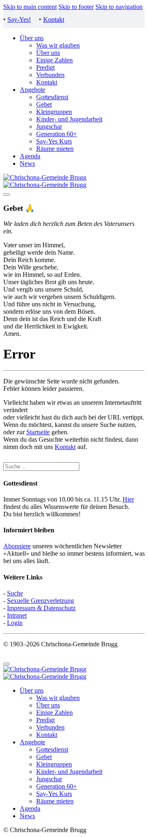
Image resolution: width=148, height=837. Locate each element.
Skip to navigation (119, 6)
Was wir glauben (58, 45)
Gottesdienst (52, 97)
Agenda (30, 156)
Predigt (45, 67)
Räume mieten (55, 148)
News (27, 163)
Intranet (17, 615)
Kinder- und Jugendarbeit (69, 119)
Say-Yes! (19, 19)
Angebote (32, 89)
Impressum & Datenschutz (41, 607)
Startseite (38, 432)
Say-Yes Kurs (54, 141)
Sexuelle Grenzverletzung (40, 600)
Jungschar (49, 126)
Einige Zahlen (54, 60)
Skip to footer (76, 6)
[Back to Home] (44, 181)
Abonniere (17, 546)
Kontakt (53, 19)
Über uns (32, 37)
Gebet (44, 104)
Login (15, 622)
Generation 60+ (56, 133)
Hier (128, 499)
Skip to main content (30, 6)
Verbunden (50, 74)
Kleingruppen (54, 111)
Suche (15, 593)
